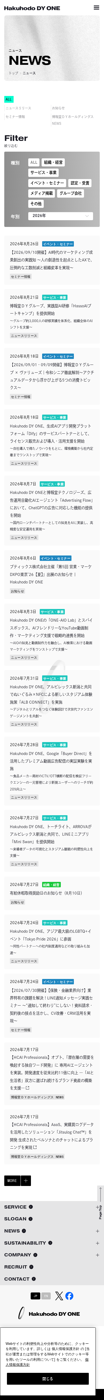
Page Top (100, 1212)
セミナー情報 (15, 116)
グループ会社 (70, 193)
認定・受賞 (80, 183)
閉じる (47, 1379)
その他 (36, 204)
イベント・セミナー (47, 183)
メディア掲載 (41, 193)
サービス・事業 (43, 172)
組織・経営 (53, 162)
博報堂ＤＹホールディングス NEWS (73, 120)
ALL (33, 162)
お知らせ (58, 108)
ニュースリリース (18, 108)
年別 (15, 216)
